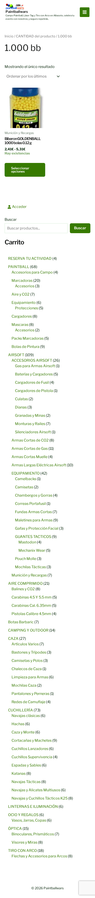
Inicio (9, 36)
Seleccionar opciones (20, 169)
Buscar (11, 219)
